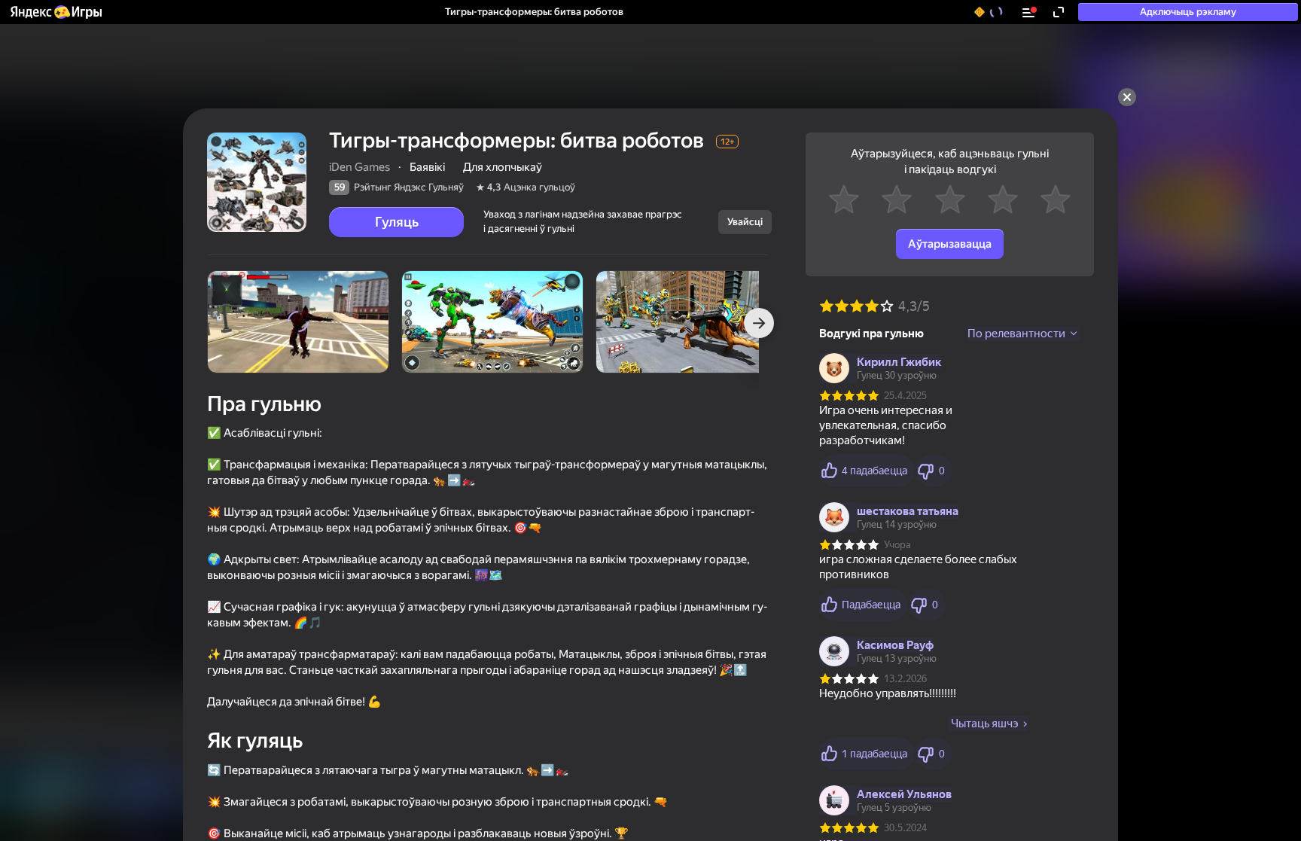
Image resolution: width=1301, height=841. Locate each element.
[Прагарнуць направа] (759, 323)
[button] (55, 12)
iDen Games (359, 167)
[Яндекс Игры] (55, 12)
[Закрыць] (1127, 97)
